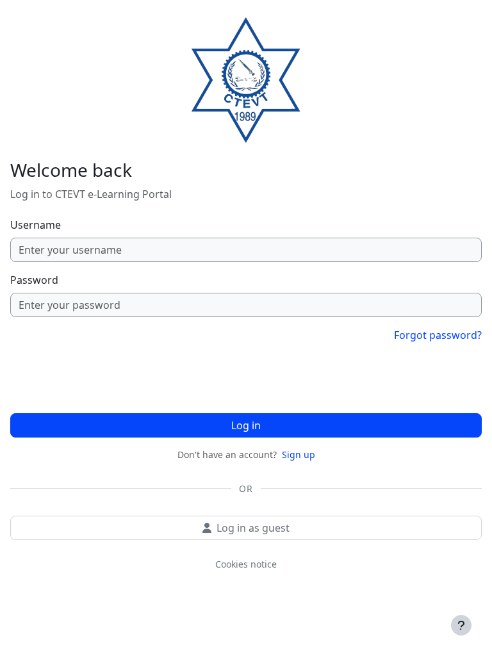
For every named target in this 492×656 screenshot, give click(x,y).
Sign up (298, 454)
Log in (246, 425)
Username (35, 225)
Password (34, 280)
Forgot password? (438, 335)
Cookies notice (246, 564)
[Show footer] (461, 625)
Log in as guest (253, 528)
